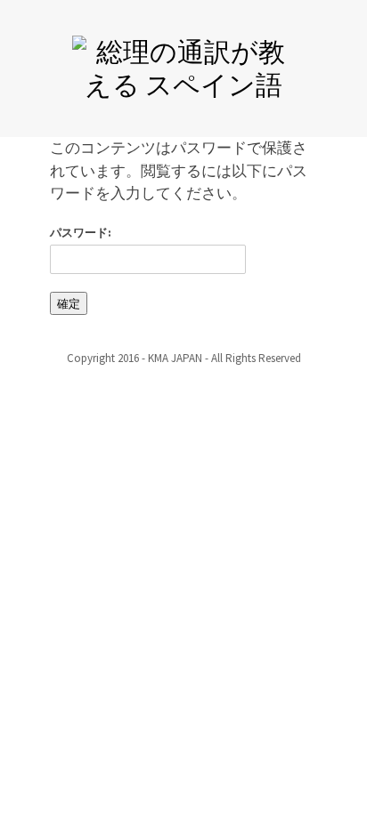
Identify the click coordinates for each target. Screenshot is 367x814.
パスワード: (80, 232)
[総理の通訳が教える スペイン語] (183, 65)
